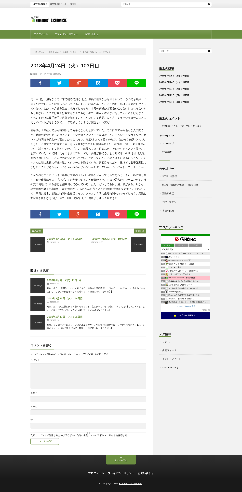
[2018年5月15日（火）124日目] (37, 303)
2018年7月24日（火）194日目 (174, 82)
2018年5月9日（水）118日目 (64, 280)
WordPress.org (170, 367)
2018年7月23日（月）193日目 (174, 88)
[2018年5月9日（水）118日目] (37, 285)
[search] (209, 4)
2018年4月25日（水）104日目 (109, 238)
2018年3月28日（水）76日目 (177, 126)
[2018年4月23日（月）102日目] (37, 244)
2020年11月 (168, 152)
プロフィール (41, 34)
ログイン (167, 341)
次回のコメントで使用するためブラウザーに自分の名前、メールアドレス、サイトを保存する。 (80, 435)
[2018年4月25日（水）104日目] (138, 244)
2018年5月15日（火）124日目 (65, 298)
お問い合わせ (91, 34)
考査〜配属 (168, 210)
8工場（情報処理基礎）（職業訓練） (181, 184)
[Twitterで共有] (59, 83)
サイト (33, 420)
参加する (205, 310)
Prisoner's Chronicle (130, 483)
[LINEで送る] (136, 83)
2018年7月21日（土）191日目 (174, 101)
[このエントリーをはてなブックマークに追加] (98, 83)
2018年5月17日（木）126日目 (65, 316)
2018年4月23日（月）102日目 (65, 238)
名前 (33, 393)
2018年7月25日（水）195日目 (174, 75)
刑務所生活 (168, 193)
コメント (35, 360)
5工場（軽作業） (54, 74)
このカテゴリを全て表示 (185, 306)
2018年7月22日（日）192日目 (174, 95)
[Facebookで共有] (40, 83)
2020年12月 (168, 143)
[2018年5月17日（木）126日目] (37, 322)
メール (34, 406)
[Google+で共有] (78, 83)
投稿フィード (169, 350)
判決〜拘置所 (169, 202)
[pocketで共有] (117, 83)
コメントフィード (171, 358)
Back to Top (121, 460)
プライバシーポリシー (66, 34)
